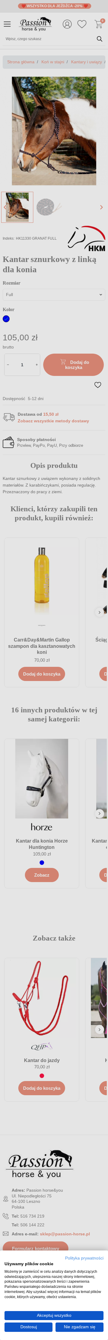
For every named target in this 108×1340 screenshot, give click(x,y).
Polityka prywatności (84, 1258)
